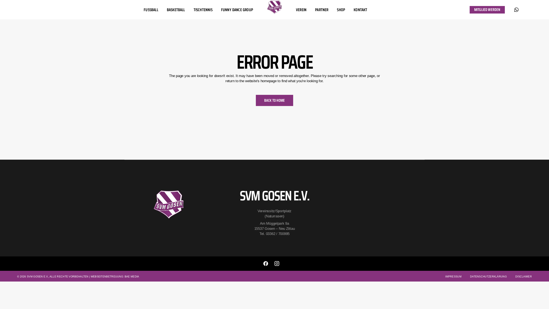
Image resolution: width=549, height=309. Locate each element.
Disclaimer (523, 276)
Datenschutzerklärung (488, 276)
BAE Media (132, 276)
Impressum (453, 276)
